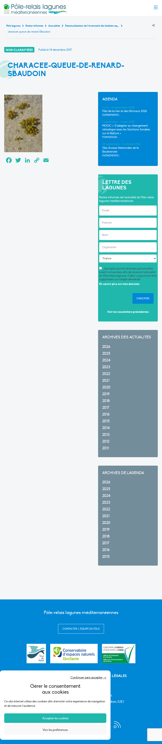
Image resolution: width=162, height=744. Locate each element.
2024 (106, 360)
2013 (105, 434)
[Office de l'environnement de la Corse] (118, 653)
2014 (106, 428)
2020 (106, 387)
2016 (105, 414)
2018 (106, 401)
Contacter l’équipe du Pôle (81, 628)
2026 (106, 347)
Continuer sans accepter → (88, 677)
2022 (106, 374)
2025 (106, 353)
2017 (105, 407)
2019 (105, 394)
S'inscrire (143, 298)
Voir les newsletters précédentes (128, 312)
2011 (105, 448)
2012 (105, 441)
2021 (105, 380)
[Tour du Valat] (36, 653)
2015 (105, 421)
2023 (106, 367)
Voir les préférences (55, 730)
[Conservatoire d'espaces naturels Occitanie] (74, 653)
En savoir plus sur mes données (119, 284)
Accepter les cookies (55, 718)
